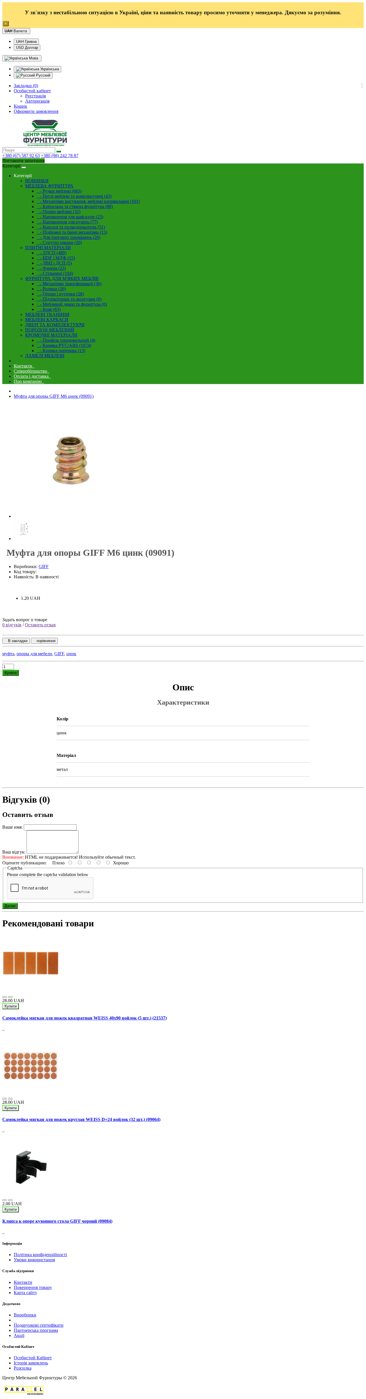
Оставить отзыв (40, 624)
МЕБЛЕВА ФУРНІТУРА (49, 185)
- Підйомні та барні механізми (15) (72, 232)
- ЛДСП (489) (51, 252)
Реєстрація (35, 95)
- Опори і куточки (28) (60, 293)
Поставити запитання (23, 160)
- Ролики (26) (51, 288)
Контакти (24, 365)
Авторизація (37, 101)
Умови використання (34, 1259)
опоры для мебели (34, 653)
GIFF (44, 566)
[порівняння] (10, 997)
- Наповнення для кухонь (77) (67, 221)
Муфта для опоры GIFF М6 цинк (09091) (54, 396)
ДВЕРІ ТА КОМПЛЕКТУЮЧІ (54, 324)
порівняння (44, 641)
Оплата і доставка (32, 376)
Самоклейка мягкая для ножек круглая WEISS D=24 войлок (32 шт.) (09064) (81, 1119)
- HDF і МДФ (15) (56, 257)
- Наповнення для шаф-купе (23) (70, 216)
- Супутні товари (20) (59, 242)
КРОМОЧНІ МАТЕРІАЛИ (51, 335)
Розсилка (22, 1368)
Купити (11, 673)
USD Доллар (27, 47)
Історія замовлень (31, 1362)
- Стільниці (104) (55, 273)
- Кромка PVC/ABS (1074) (64, 345)
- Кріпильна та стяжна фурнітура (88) (75, 206)
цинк (71, 653)
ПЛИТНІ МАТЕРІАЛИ (48, 247)
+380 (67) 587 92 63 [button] (21, 155)
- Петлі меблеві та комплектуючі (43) (74, 196)
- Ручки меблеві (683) (59, 191)
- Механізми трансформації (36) (69, 283)
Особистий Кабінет (33, 1357)
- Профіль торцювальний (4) (66, 340)
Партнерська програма (36, 1330)
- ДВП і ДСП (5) (54, 263)
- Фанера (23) (51, 268)
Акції (19, 1335)
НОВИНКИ (37, 180)
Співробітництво (31, 371)
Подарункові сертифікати (38, 1325)
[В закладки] (4, 997)
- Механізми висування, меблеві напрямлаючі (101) (88, 201)
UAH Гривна (26, 41)
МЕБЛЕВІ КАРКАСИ (46, 319)
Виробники (25, 1314)
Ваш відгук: (13, 852)
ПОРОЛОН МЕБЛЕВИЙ (49, 329)
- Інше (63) (49, 309)
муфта (8, 653)
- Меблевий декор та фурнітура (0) (72, 304)
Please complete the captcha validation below (47, 874)
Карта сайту (25, 1292)
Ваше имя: (12, 827)
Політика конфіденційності (40, 1254)
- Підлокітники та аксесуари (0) (69, 299)
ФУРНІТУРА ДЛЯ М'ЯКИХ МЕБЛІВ (62, 278)
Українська (49, 69)
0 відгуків (11, 624)
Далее (10, 906)
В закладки (16, 641)
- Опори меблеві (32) (58, 211)
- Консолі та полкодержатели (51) (71, 227)
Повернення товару (33, 1287)
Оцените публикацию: (25, 862)
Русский (42, 75)
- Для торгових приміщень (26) (68, 237)
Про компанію (29, 381)
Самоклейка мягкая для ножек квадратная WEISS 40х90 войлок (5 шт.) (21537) (84, 1018)
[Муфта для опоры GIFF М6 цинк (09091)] (71, 516)
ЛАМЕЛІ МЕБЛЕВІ (44, 355)
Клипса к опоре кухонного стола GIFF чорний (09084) (57, 1221)
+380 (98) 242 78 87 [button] (59, 155)
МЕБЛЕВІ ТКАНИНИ (47, 314)
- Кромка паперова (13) (61, 350)
